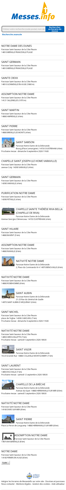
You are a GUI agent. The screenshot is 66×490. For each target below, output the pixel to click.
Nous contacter (8, 484)
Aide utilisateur (58, 484)
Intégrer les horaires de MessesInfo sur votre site (22, 481)
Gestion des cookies (41, 484)
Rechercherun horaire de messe (54, 29)
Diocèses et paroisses (55, 481)
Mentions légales (23, 484)
